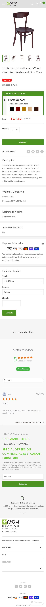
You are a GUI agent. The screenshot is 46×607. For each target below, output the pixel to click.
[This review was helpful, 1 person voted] (37, 422)
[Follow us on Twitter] (20, 586)
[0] (41, 3)
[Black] (12, 109)
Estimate (9, 313)
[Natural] (24, 109)
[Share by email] (42, 151)
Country (5, 276)
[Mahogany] (18, 109)
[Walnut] (36, 109)
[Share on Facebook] (28, 151)
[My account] (37, 4)
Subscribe (23, 484)
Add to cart (23, 142)
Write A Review (23, 369)
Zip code (5, 298)
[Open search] (32, 4)
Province (5, 287)
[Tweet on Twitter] (37, 151)
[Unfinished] (30, 109)
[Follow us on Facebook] (16, 586)
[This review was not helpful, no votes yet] (41, 422)
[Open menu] (3, 4)
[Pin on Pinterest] (33, 151)
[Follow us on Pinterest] (29, 586)
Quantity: (5, 128)
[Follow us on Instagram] (25, 586)
